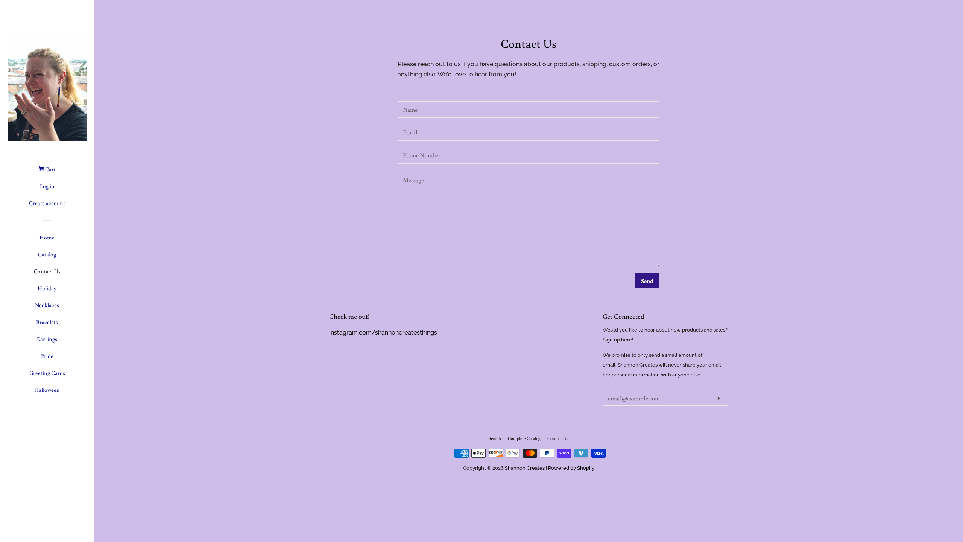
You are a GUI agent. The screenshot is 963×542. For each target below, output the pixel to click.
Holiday (47, 288)
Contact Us (47, 271)
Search (495, 438)
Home (47, 237)
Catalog (47, 254)
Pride (47, 355)
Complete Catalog (524, 438)
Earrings (47, 339)
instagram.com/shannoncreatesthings (383, 332)
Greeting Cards (47, 372)
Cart (50, 169)
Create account (47, 203)
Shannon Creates (525, 468)
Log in (47, 186)
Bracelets (47, 322)
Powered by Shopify (571, 468)
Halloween (47, 389)
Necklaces (47, 305)
